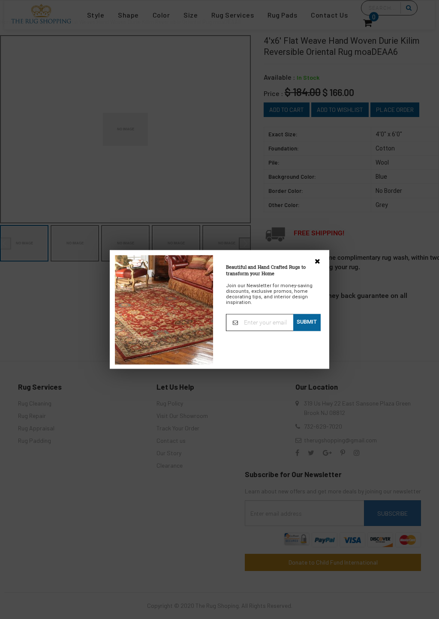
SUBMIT (307, 322)
